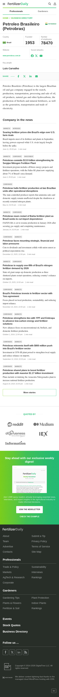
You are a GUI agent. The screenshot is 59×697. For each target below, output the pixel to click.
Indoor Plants (39, 603)
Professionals (16, 11)
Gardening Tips (11, 598)
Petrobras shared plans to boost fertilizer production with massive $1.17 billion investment (28, 371)
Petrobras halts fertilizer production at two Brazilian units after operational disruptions (29, 189)
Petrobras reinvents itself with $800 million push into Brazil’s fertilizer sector (27, 347)
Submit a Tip (38, 536)
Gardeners (43, 11)
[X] (24, 76)
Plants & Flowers (12, 603)
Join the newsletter (29, 509)
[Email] (36, 76)
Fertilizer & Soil (11, 608)
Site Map (36, 552)
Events (7, 618)
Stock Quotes (11, 625)
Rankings (37, 577)
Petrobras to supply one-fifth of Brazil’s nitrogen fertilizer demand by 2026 (28, 266)
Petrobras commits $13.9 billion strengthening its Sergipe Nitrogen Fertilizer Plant (28, 161)
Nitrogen (16, 128)
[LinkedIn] (30, 76)
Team (6, 541)
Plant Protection (40, 598)
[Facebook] (18, 76)
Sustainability (39, 567)
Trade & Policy (11, 567)
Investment (28, 156)
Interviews (37, 572)
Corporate (17, 156)
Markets (6, 128)
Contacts (7, 552)
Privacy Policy (39, 541)
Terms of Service (41, 546)
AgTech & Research (14, 577)
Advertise (8, 546)
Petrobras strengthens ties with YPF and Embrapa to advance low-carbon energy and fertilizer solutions (29, 321)
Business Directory (22, 18)
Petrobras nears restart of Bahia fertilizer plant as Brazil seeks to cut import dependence (28, 217)
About (6, 536)
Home (6, 18)
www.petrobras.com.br (11, 56)
